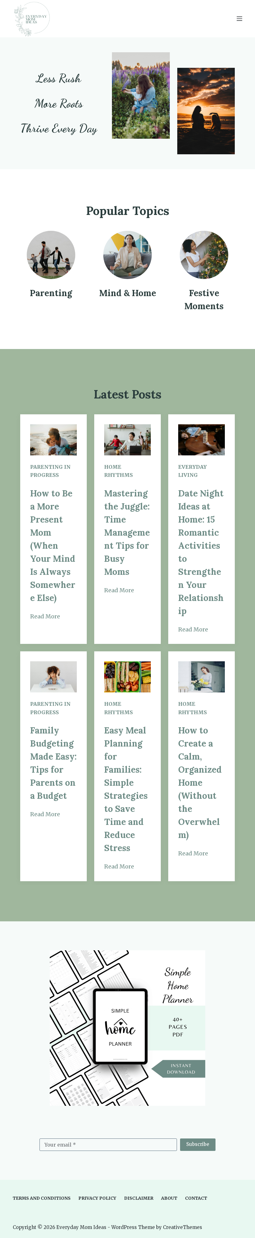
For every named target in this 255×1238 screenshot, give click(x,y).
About (169, 1198)
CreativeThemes (182, 1227)
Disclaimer (138, 1198)
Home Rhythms (118, 471)
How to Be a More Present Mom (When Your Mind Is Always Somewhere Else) (52, 545)
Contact (196, 1198)
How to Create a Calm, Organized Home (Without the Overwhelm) (200, 782)
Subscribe (197, 1144)
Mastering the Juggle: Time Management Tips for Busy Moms (127, 532)
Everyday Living (192, 471)
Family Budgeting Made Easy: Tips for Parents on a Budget (53, 763)
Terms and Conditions (42, 1198)
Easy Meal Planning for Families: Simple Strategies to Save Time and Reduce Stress (126, 789)
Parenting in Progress (50, 471)
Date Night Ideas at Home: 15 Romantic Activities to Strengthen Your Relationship (201, 552)
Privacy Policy (97, 1198)
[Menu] (239, 18)
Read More (45, 616)
